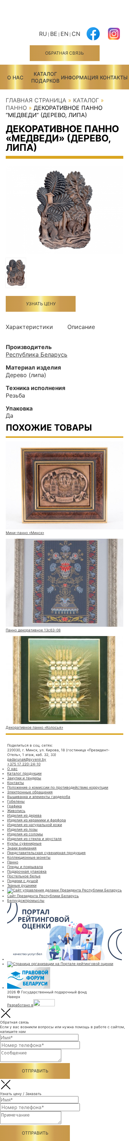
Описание (81, 326)
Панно (16, 107)
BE (53, 33)
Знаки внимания (22, 848)
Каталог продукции (24, 773)
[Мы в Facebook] (93, 38)
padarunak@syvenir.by (26, 759)
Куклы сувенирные (24, 843)
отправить (35, 1070)
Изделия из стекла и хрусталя (34, 838)
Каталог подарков (45, 77)
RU (43, 33)
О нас (15, 77)
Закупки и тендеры (24, 778)
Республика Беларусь (36, 354)
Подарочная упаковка (27, 871)
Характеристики (29, 326)
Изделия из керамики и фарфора (36, 820)
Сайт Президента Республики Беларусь (43, 896)
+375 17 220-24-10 (23, 764)
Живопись (16, 810)
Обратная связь (64, 53)
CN (76, 33)
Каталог (86, 100)
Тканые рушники (22, 885)
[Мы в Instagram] (114, 38)
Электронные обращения (30, 792)
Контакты (114, 77)
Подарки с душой (22, 880)
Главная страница (36, 100)
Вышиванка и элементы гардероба (38, 796)
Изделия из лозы (22, 829)
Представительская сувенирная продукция (46, 852)
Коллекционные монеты (29, 857)
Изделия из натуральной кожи (34, 824)
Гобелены (16, 801)
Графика (14, 806)
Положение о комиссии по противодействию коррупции (57, 787)
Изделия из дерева (24, 815)
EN (64, 33)
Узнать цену (41, 303)
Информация (79, 77)
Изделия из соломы (25, 834)
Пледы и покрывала (25, 866)
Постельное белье (23, 876)
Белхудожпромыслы (25, 900)
